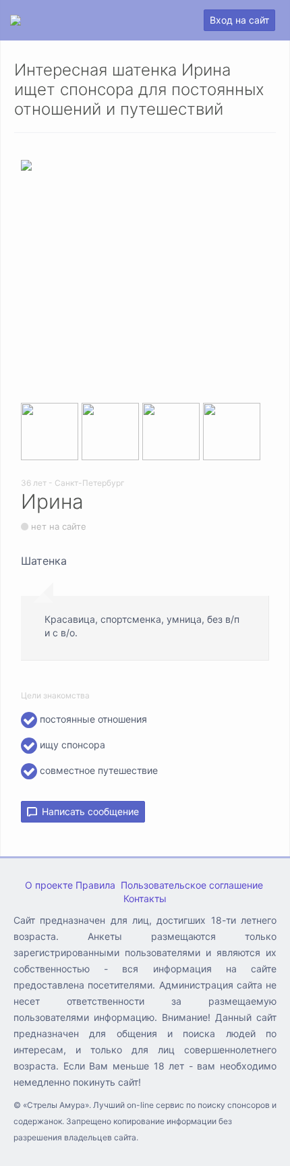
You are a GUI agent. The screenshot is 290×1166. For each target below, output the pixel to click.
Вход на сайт (239, 20)
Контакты (145, 898)
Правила (95, 885)
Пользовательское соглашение (192, 885)
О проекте (49, 885)
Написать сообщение (87, 811)
